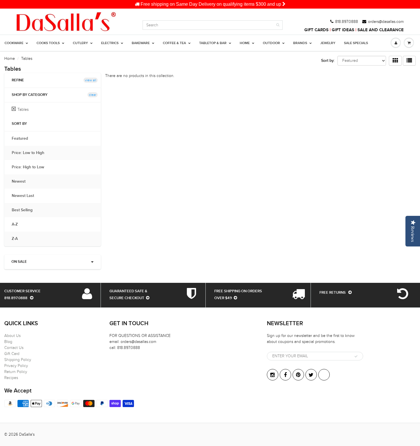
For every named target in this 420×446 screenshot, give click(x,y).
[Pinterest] (298, 374)
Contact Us (13, 347)
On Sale (19, 262)
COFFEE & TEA (174, 43)
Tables (23, 109)
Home (9, 58)
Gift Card (11, 353)
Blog (8, 341)
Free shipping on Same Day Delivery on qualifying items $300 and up (210, 4)
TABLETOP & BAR (213, 43)
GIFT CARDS (316, 30)
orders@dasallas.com (386, 21)
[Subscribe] (356, 356)
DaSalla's (27, 434)
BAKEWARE (141, 43)
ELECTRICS (110, 43)
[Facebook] (285, 374)
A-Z (17, 224)
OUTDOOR (271, 43)
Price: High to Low (30, 167)
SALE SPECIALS (356, 43)
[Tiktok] (324, 374)
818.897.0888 (346, 21)
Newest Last (25, 196)
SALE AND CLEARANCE (380, 30)
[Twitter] (311, 374)
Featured (22, 139)
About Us (12, 335)
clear (92, 95)
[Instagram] (272, 374)
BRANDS (300, 43)
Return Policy (15, 371)
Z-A (17, 239)
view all (90, 80)
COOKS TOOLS (48, 43)
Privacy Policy (16, 365)
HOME (245, 43)
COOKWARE (14, 43)
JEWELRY (327, 43)
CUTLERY (80, 43)
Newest (21, 181)
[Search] (278, 24)
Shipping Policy (17, 359)
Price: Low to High (30, 153)
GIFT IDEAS (343, 30)
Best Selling (25, 210)
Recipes (11, 377)
